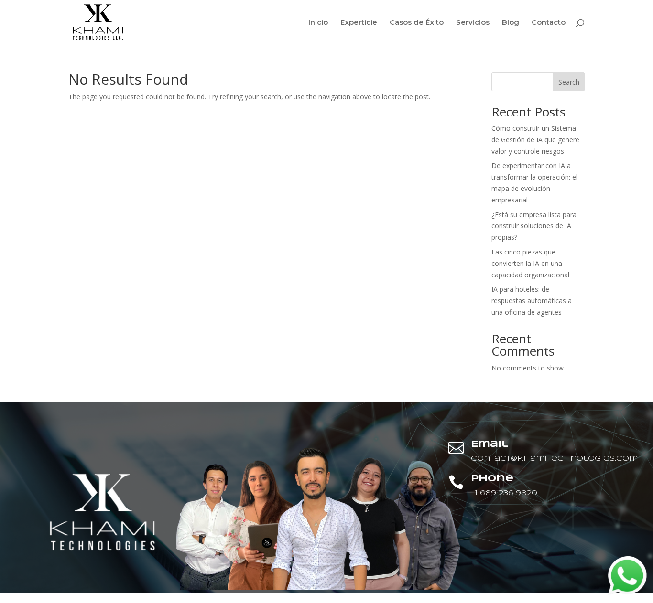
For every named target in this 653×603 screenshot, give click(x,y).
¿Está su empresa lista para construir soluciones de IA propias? (534, 226)
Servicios (473, 23)
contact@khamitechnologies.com (554, 458)
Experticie (358, 23)
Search (568, 81)
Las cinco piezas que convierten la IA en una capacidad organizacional (530, 263)
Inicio (318, 23)
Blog (510, 23)
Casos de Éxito (417, 23)
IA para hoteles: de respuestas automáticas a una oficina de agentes (531, 301)
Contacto (549, 23)
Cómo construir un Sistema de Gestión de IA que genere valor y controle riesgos (535, 140)
